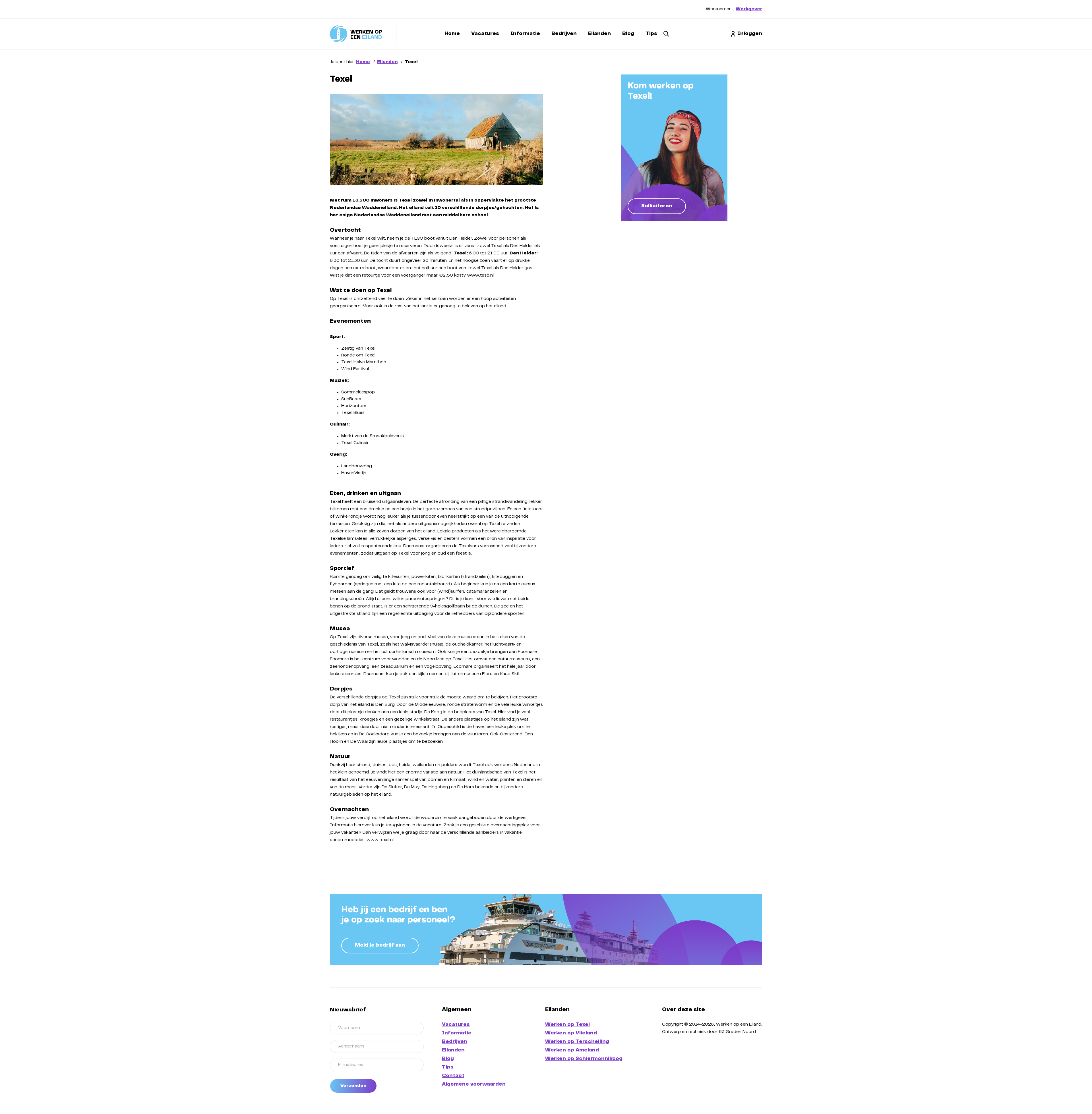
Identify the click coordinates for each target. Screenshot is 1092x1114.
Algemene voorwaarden (474, 1084)
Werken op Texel (567, 1024)
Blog (628, 34)
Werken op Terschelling (577, 1042)
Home (452, 34)
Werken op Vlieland (571, 1033)
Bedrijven (564, 34)
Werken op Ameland (572, 1050)
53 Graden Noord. (738, 1032)
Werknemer (718, 9)
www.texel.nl (380, 840)
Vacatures (485, 34)
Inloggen (750, 34)
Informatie (525, 34)
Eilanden (599, 34)
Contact (453, 1076)
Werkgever (749, 9)
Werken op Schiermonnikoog (583, 1059)
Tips (651, 34)
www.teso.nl (480, 275)
